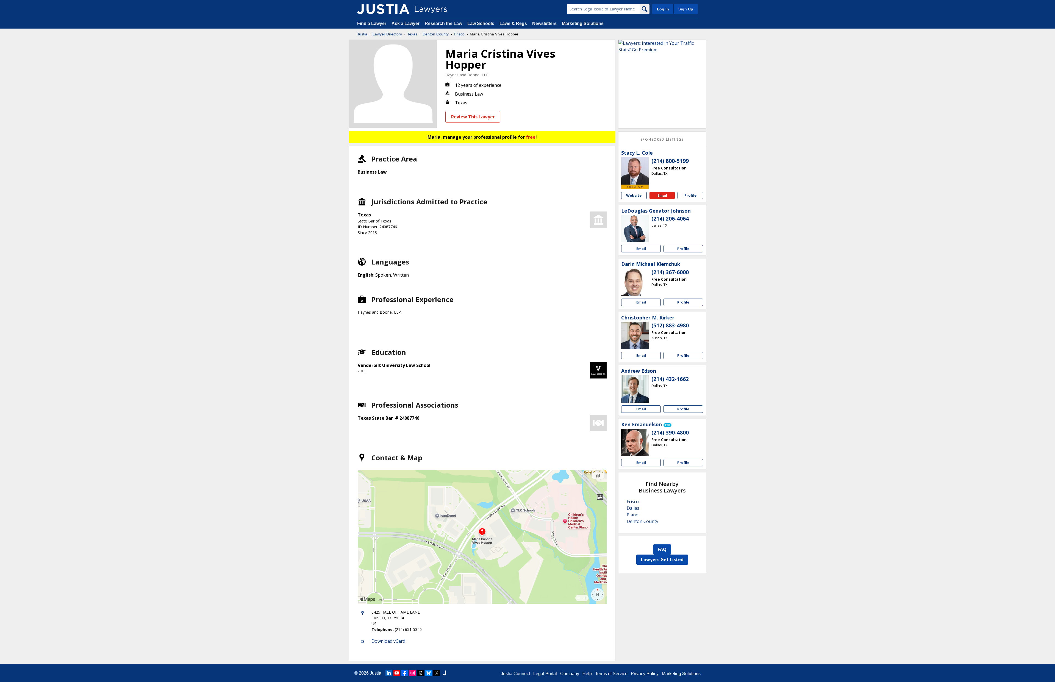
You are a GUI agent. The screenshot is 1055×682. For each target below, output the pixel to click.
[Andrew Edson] (635, 389)
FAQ (662, 549)
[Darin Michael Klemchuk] (635, 282)
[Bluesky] (428, 673)
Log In (663, 9)
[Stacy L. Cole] (635, 171)
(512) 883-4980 (670, 325)
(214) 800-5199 (670, 161)
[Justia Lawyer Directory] (383, 9)
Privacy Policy (645, 673)
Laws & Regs (513, 23)
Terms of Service (611, 673)
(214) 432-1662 (670, 379)
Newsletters (544, 23)
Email (662, 195)
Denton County (436, 34)
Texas (412, 34)
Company (569, 673)
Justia (362, 34)
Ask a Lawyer (406, 23)
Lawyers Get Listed (662, 559)
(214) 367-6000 (670, 272)
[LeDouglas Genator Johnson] (635, 228)
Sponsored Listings (662, 139)
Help (587, 673)
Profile (690, 195)
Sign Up (685, 9)
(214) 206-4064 (670, 218)
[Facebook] (404, 673)
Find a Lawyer (371, 23)
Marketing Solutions (583, 23)
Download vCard (388, 641)
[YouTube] (396, 673)
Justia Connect (515, 673)
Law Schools (480, 23)
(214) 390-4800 (670, 432)
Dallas (633, 508)
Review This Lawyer (473, 117)
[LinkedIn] (388, 673)
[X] (436, 673)
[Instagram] (412, 673)
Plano (632, 515)
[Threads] (420, 673)
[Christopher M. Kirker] (635, 335)
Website (634, 195)
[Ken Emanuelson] (635, 442)
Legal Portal (545, 673)
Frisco (459, 34)
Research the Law (443, 23)
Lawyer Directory (387, 34)
